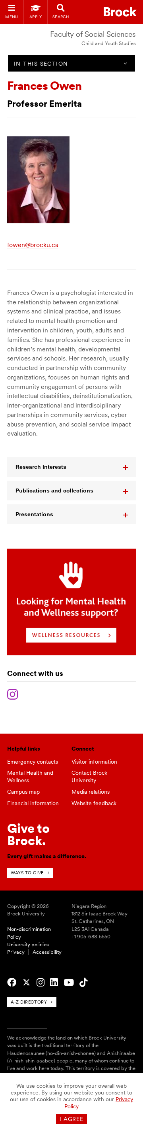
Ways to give (27, 873)
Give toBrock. (28, 834)
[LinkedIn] (54, 982)
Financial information (33, 803)
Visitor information (94, 761)
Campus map (23, 791)
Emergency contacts (32, 761)
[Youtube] (69, 982)
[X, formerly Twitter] (26, 982)
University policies (28, 944)
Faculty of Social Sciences (93, 34)
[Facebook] (11, 982)
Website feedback (94, 803)
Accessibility (47, 952)
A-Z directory (29, 1002)
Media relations (91, 791)
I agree (71, 1119)
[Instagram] (12, 693)
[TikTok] (83, 982)
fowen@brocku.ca (32, 245)
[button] (71, 467)
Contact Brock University (89, 776)
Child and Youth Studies (108, 43)
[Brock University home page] (120, 12)
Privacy (16, 952)
